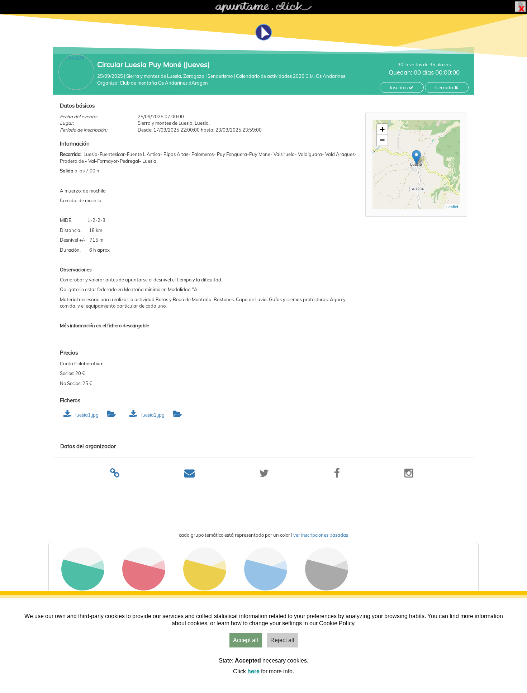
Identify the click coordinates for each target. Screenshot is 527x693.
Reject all (282, 640)
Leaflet (452, 206)
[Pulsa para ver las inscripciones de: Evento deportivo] (82, 588)
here (253, 671)
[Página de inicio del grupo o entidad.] (76, 72)
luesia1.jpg (87, 415)
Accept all (245, 640)
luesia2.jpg (153, 415)
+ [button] (382, 129)
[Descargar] (67, 415)
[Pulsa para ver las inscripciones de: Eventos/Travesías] (143, 588)
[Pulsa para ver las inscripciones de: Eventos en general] (326, 588)
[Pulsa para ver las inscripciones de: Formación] (265, 588)
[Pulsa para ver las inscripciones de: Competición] (204, 588)
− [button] (382, 140)
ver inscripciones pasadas (320, 535)
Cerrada (444, 87)
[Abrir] (111, 415)
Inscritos (399, 87)
